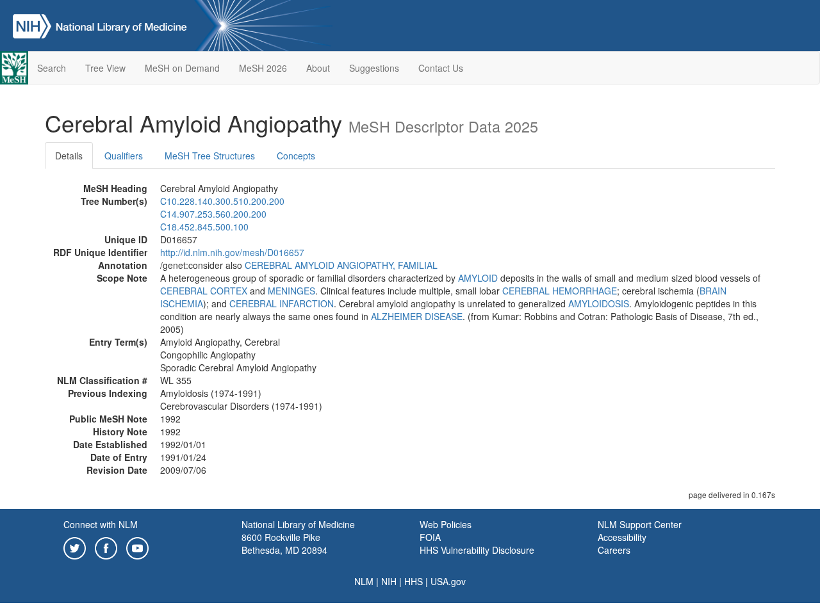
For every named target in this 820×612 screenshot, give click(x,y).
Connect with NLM (100, 524)
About (318, 67)
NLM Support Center (640, 524)
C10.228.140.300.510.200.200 (222, 201)
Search (51, 67)
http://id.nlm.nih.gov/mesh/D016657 (232, 252)
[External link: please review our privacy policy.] (74, 546)
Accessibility (622, 537)
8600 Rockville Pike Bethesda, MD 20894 (284, 543)
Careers (614, 550)
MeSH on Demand (182, 67)
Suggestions (374, 67)
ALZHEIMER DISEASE (417, 316)
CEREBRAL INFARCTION (281, 303)
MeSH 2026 (263, 67)
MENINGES (291, 290)
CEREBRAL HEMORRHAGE (559, 290)
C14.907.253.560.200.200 (213, 213)
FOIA (430, 537)
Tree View (105, 67)
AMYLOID (478, 277)
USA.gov (448, 581)
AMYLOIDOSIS (598, 303)
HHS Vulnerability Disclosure (477, 550)
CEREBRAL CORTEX (203, 290)
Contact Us (440, 67)
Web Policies (446, 524)
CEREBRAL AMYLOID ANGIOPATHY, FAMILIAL (341, 265)
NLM (363, 581)
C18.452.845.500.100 (204, 226)
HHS (413, 581)
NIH (389, 581)
